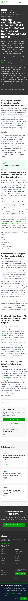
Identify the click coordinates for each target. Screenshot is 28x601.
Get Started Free (14, 419)
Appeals (3, 556)
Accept (23, 598)
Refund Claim (10, 89)
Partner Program (18, 556)
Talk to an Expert (14, 423)
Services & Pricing (18, 551)
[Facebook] (6, 546)
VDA (2, 551)
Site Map (3, 577)
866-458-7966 (5, 543)
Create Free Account (20, 573)
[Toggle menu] (23, 2)
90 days (22, 349)
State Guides (3, 574)
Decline (16, 598)
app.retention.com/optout (10, 593)
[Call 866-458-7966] (20, 2)
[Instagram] (8, 546)
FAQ (2, 570)
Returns (2, 562)
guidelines (4, 333)
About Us (17, 558)
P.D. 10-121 (13, 294)
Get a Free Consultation (14, 525)
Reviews (16, 562)
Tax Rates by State (4, 572)
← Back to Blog (5, 402)
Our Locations (18, 560)
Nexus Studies (4, 553)
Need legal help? (20, 577)
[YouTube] (4, 546)
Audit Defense (4, 555)
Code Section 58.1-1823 (11, 339)
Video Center (3, 576)
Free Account (17, 553)
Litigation (3, 558)
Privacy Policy (23, 593)
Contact (16, 563)
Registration (3, 560)
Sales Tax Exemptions (19, 89)
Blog (2, 569)
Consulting (3, 563)
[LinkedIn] (2, 546)
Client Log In (17, 555)
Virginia (4, 377)
